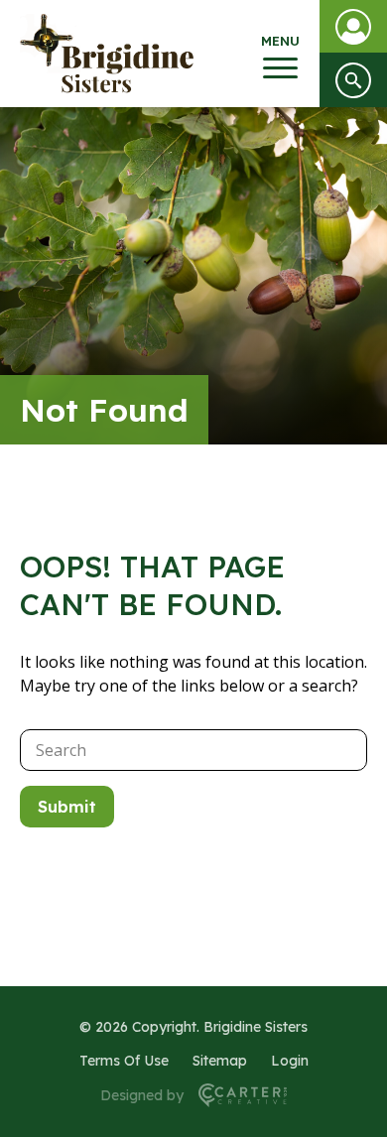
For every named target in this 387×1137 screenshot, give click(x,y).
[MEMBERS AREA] (353, 26)
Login (290, 1061)
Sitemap (220, 1061)
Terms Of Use (124, 1061)
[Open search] (353, 80)
